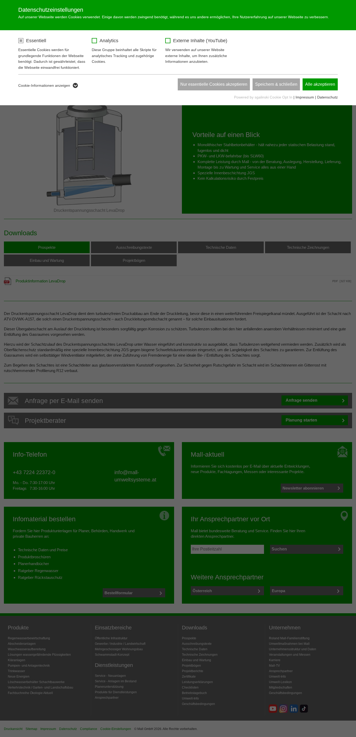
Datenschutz (327, 97)
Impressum (305, 97)
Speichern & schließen (276, 84)
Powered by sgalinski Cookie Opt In (263, 97)
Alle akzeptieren (320, 84)
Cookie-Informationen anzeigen (44, 85)
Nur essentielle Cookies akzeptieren (213, 84)
